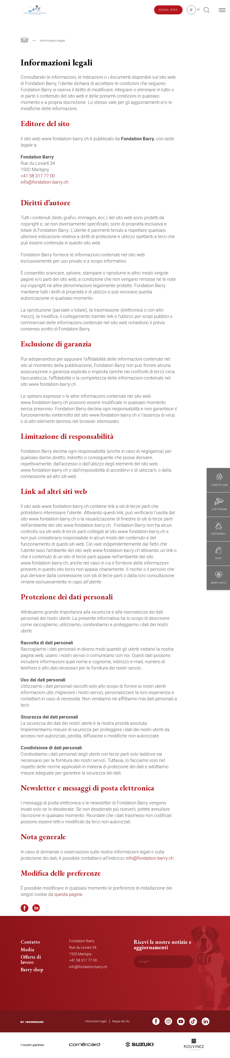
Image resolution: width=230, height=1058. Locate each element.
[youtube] (181, 1022)
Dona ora (168, 9)
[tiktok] (193, 1022)
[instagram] (168, 1022)
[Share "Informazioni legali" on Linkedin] (36, 908)
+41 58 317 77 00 (38, 176)
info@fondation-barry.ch (44, 182)
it (191, 10)
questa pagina (68, 894)
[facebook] (156, 1022)
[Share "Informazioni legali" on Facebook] (24, 908)
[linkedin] (205, 1022)
